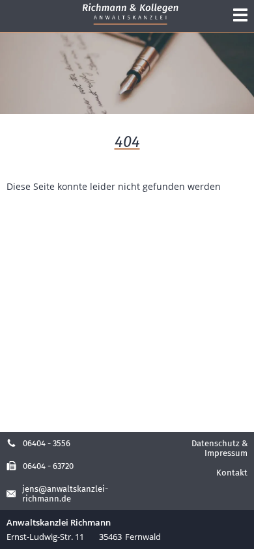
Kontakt (231, 472)
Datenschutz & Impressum (219, 448)
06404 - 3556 (46, 443)
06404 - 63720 (48, 466)
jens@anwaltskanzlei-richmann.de (65, 493)
